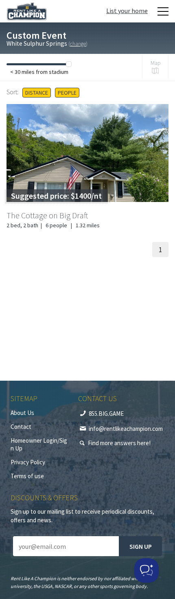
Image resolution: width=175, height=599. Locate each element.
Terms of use (27, 476)
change (78, 43)
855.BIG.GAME (106, 413)
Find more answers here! (119, 443)
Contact (21, 426)
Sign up (140, 546)
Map (155, 63)
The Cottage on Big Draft (47, 215)
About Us (22, 413)
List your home (127, 11)
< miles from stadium (39, 71)
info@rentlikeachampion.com (126, 429)
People (67, 92)
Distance (36, 92)
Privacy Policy (28, 462)
